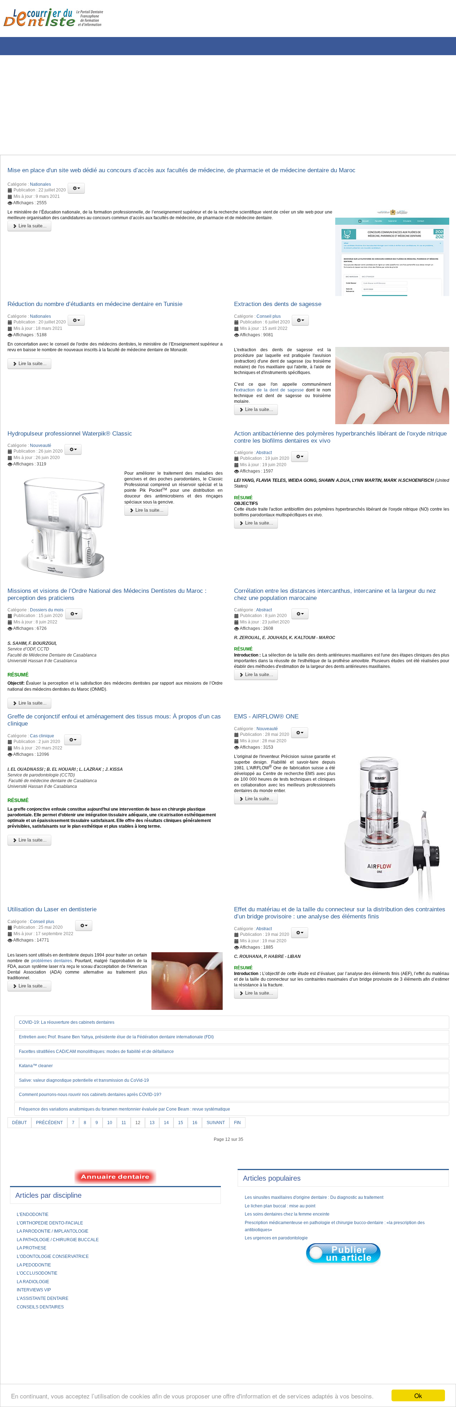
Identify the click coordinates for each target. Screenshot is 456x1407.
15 (191, 1158)
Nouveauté (40, 459)
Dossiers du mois (46, 627)
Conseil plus (268, 320)
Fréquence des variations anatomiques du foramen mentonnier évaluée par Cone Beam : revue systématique (143, 1144)
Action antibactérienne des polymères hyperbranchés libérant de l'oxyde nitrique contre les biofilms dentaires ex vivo (335, 450)
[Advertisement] (215, 105)
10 (117, 1158)
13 (161, 1158)
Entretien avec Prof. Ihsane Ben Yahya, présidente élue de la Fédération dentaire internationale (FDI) (134, 1071)
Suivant (228, 1158)
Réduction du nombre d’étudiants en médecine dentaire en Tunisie (112, 308)
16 (206, 1158)
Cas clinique (42, 767)
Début (20, 1158)
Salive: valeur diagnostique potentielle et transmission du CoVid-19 (95, 1115)
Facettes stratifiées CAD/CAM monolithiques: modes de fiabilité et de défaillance (110, 1086)
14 (176, 1158)
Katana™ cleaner (39, 1100)
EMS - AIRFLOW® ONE (272, 745)
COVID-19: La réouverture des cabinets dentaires (76, 1056)
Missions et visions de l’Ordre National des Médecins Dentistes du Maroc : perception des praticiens (111, 610)
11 (131, 1158)
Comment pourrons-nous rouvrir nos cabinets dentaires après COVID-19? (103, 1130)
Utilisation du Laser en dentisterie (60, 941)
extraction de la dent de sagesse (274, 409)
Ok (418, 1395)
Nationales (40, 186)
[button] (76, 190)
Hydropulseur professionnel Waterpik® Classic (80, 446)
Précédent (53, 1158)
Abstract (264, 467)
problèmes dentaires (82, 996)
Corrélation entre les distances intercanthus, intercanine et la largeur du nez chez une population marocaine (330, 610)
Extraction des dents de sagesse (285, 308)
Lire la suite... (32, 236)
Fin (253, 1158)
